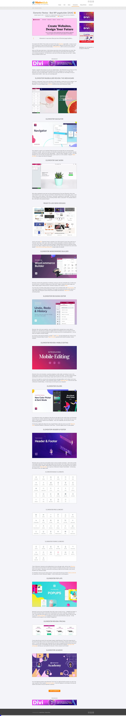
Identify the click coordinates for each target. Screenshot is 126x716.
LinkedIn (93, 1)
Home (59, 5)
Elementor (75, 5)
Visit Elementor (54, 690)
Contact (91, 5)
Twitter (91, 1)
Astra (69, 5)
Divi (64, 5)
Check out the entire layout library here (44, 247)
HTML (66, 285)
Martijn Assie (48, 15)
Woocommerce (71, 287)
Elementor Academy (50, 683)
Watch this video (52, 337)
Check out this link (72, 572)
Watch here (67, 290)
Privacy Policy (47, 712)
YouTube (89, 1)
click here (50, 84)
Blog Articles (83, 5)
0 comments (61, 16)
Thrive (57, 335)
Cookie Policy (41, 712)
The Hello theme (56, 46)
